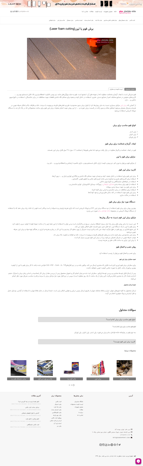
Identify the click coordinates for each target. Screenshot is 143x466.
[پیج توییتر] (119, 445)
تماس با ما (85, 11)
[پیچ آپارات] (100, 444)
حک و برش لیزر (61, 20)
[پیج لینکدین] (109, 445)
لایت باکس (132, 20)
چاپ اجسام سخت (88, 20)
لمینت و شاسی (78, 20)
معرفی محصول (130, 89)
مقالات (91, 11)
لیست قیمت (98, 11)
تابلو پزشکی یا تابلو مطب (32, 419)
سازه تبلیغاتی (52, 20)
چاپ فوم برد (71, 378)
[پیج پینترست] (115, 445)
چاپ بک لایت (98, 20)
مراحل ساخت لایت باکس (32, 407)
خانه (115, 11)
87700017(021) (125, 435)
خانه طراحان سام (104, 211)
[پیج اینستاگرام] (103, 445)
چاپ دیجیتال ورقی (123, 20)
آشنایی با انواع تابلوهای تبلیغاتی (30, 413)
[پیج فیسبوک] (117, 445)
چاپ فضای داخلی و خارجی (110, 20)
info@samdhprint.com (121, 438)
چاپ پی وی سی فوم (45, 378)
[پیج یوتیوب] (106, 445)
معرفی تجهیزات (108, 11)
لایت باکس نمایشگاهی (33, 425)
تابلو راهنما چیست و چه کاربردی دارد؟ (28, 402)
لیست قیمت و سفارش (116, 89)
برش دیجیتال (70, 20)
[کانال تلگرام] (112, 445)
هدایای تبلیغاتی (108, 184)
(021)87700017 (24, 11)
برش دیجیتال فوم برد (18, 378)
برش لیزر (123, 105)
